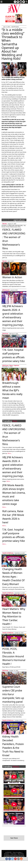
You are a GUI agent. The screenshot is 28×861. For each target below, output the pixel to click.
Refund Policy (21, 854)
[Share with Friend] (18, 859)
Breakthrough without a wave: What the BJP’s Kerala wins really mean (12, 390)
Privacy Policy (13, 854)
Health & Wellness (8, 553)
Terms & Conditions (17, 852)
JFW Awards (6, 290)
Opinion (16, 365)
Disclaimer (6, 854)
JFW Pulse (5, 333)
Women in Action (12, 277)
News (11, 365)
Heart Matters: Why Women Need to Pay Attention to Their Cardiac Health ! (13, 616)
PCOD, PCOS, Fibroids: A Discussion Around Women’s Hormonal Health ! (13, 656)
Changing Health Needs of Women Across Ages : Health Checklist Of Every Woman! (13, 576)
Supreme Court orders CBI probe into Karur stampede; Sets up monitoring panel (13, 694)
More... (10, 453)
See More (14, 838)
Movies (4, 224)
